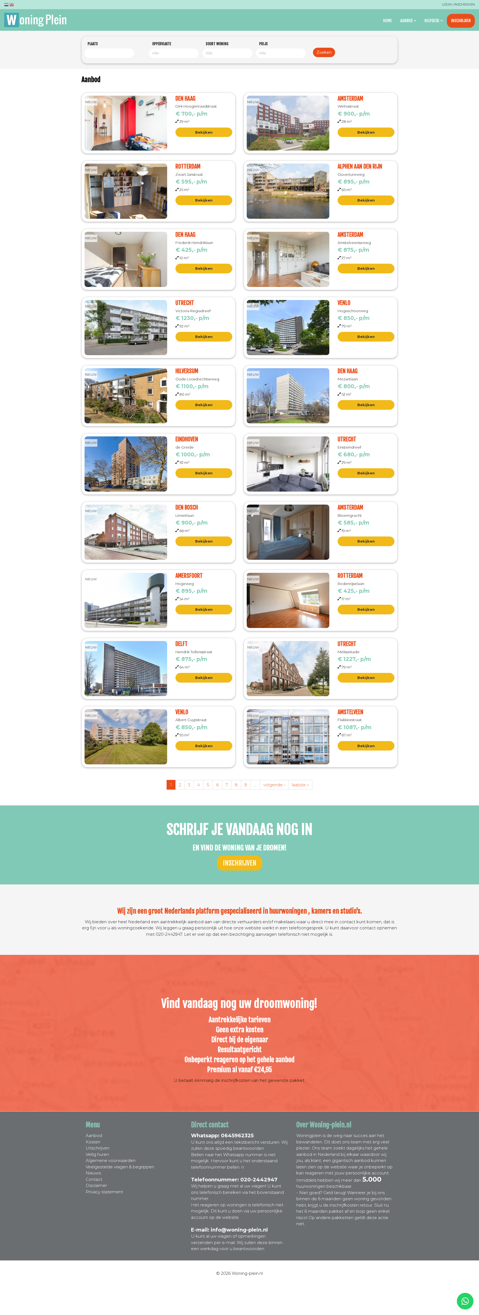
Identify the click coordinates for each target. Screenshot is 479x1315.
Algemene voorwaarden (111, 1160)
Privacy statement (104, 1191)
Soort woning (217, 44)
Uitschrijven (97, 1148)
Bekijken (204, 132)
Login (447, 4)
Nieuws (93, 1173)
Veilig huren (97, 1154)
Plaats (93, 44)
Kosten (93, 1141)
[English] (11, 5)
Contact (94, 1179)
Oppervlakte (161, 44)
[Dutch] (6, 5)
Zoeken (324, 52)
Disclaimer (96, 1185)
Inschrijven (464, 4)
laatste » (300, 784)
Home (387, 20)
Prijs (263, 44)
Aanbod (406, 20)
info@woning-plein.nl (239, 1230)
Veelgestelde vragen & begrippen (120, 1166)
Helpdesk (432, 20)
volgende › (274, 784)
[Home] (37, 20)
